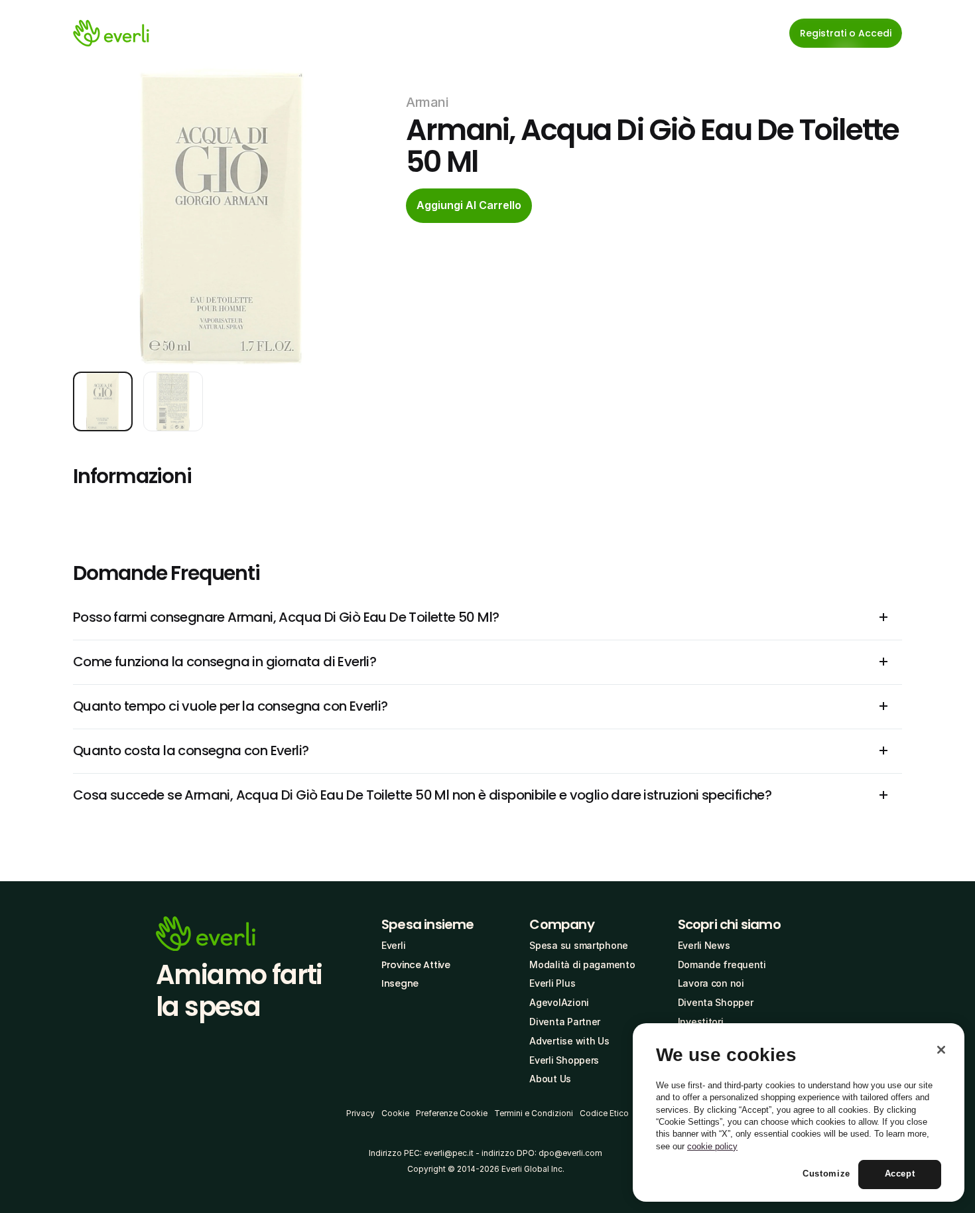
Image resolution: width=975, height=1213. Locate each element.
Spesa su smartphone (578, 945)
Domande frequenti (722, 964)
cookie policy (712, 1146)
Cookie (395, 1113)
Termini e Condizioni (533, 1113)
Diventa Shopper (715, 1002)
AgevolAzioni (559, 1002)
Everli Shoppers (564, 1060)
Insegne (400, 983)
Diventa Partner (564, 1021)
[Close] (941, 1049)
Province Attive (415, 964)
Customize (826, 1174)
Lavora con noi (711, 983)
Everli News (704, 945)
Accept (900, 1174)
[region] (798, 1112)
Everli (393, 945)
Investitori (701, 1021)
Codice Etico (604, 1113)
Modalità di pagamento (582, 964)
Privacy (360, 1113)
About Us (550, 1078)
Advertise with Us (569, 1040)
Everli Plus (552, 983)
